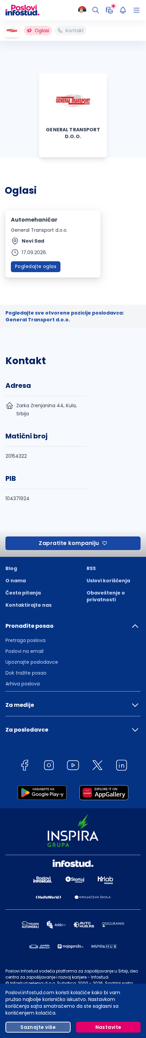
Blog (11, 568)
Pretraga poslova (25, 640)
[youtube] (73, 766)
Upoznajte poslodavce (31, 662)
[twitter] (97, 766)
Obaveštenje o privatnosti (106, 596)
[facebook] (24, 766)
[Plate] (109, 10)
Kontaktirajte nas (28, 605)
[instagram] (49, 766)
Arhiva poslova (22, 683)
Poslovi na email (24, 651)
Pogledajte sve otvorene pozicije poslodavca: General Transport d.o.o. (64, 316)
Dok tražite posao (26, 672)
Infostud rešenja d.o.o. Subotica (43, 983)
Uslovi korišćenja (108, 580)
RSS (91, 568)
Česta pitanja (23, 592)
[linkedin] (121, 766)
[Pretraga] (96, 10)
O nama (15, 580)
